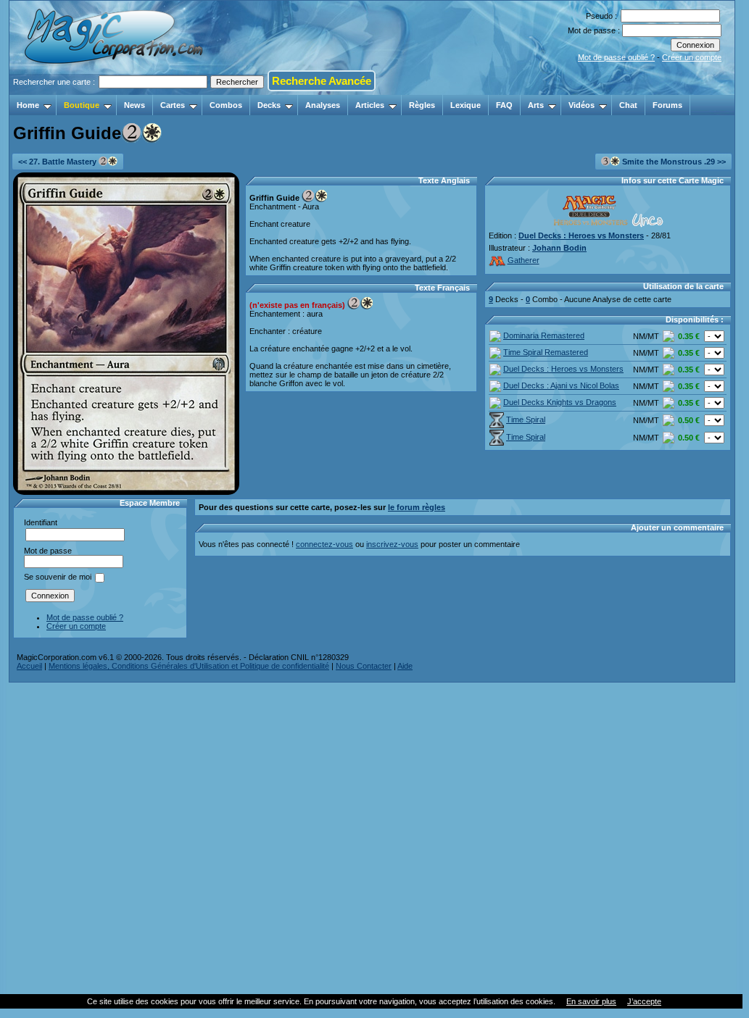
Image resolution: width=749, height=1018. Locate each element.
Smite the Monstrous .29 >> (673, 161)
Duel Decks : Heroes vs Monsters (581, 235)
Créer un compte (691, 57)
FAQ (504, 105)
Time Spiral (525, 419)
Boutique (81, 105)
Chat (628, 105)
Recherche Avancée (321, 81)
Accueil (29, 666)
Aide (405, 666)
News (134, 105)
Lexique (465, 105)
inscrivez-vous (392, 544)
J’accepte (644, 1001)
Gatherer (523, 260)
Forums (667, 105)
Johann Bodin (559, 247)
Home (28, 105)
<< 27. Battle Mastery (58, 161)
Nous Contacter (364, 666)
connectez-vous (324, 544)
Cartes (172, 105)
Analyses (322, 105)
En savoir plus (591, 1001)
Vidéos (581, 105)
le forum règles (416, 507)
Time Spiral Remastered (545, 352)
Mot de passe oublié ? (616, 57)
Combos (226, 105)
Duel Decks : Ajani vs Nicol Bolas (561, 385)
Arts (536, 105)
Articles (369, 105)
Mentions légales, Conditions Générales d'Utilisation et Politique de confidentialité (189, 666)
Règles (422, 105)
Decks (269, 105)
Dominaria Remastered (543, 335)
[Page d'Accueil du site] (114, 90)
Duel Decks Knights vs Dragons (559, 402)
